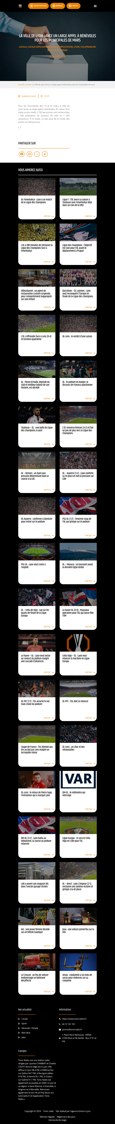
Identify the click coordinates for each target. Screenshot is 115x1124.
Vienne (63, 50)
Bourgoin (53, 50)
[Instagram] (29, 154)
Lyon (77, 46)
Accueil (21, 84)
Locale (23, 46)
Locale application (39, 46)
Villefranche (88, 46)
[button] (95, 6)
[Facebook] (22, 154)
